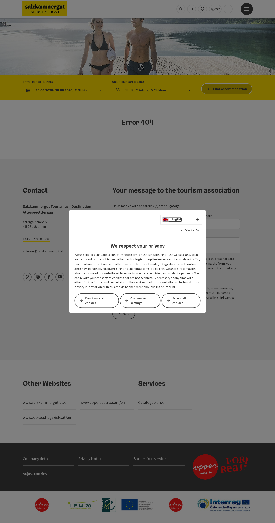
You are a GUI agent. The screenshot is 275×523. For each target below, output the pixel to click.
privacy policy (190, 229)
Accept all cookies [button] (179, 300)
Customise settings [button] (138, 300)
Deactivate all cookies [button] (94, 300)
